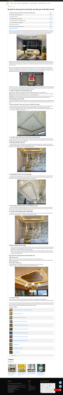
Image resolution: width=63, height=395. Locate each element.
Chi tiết (51, 14)
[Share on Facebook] (9, 359)
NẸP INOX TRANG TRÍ (33, 3)
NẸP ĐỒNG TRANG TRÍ (42, 3)
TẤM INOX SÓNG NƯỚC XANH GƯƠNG (20, 332)
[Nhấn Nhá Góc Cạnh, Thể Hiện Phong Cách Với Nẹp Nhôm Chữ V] (12, 368)
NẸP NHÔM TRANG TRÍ (25, 3)
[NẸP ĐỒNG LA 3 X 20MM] (11, 348)
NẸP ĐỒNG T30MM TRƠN (18, 313)
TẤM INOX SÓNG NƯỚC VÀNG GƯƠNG (20, 325)
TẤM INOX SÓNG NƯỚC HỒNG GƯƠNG (20, 336)
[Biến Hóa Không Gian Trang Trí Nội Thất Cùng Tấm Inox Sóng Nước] (41, 368)
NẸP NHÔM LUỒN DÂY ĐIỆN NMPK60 (20, 321)
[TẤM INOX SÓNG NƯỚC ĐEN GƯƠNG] (11, 340)
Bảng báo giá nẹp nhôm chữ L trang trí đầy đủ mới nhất (22, 309)
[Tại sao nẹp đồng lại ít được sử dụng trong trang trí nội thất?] (22, 368)
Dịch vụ (48, 3)
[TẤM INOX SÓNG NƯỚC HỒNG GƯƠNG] (11, 336)
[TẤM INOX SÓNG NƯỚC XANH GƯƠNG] (11, 332)
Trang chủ (9, 6)
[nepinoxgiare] (7, 3)
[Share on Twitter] (10, 359)
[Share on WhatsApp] (8, 359)
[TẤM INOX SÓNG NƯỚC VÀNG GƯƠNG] (11, 325)
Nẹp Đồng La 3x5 (16, 344)
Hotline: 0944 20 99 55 (11, 0)
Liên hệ (15, 3)
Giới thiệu (19, 3)
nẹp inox (17, 86)
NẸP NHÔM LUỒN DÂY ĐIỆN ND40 (19, 317)
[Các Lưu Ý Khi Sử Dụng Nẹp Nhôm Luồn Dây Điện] (31, 368)
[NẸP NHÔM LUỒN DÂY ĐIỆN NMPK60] (11, 321)
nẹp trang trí (15, 30)
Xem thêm (13, 355)
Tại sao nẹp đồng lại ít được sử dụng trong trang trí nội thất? (22, 374)
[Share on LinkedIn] (13, 359)
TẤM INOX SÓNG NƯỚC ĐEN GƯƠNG (20, 340)
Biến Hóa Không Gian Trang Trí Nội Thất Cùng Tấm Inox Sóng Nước (40, 374)
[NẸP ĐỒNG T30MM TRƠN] (11, 313)
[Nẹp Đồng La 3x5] (11, 344)
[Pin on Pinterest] (12, 359)
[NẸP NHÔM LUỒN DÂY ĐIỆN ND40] (11, 317)
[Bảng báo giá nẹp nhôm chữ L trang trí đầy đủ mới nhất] (11, 309)
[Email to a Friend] (11, 359)
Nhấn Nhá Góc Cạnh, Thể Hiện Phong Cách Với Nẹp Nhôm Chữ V (12, 374)
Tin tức (11, 3)
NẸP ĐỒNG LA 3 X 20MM (17, 348)
